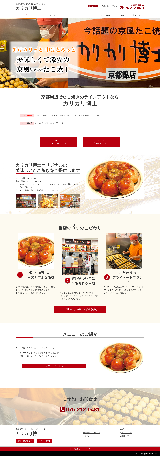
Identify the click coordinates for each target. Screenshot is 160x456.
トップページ (88, 429)
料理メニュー (126, 429)
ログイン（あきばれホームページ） (147, 454)
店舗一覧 (125, 436)
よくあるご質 (126, 433)
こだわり (87, 436)
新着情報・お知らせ (91, 433)
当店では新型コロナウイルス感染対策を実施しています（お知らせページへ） (68, 115)
